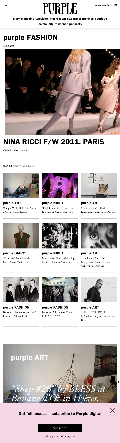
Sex (69, 18)
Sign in (71, 436)
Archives (88, 18)
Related (7, 166)
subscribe (100, 5)
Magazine (27, 18)
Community (45, 24)
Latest (32, 166)
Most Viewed (20, 166)
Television (42, 18)
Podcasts (75, 24)
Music (54, 18)
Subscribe (60, 428)
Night (62, 18)
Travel (77, 18)
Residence (61, 24)
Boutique (101, 18)
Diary (16, 18)
